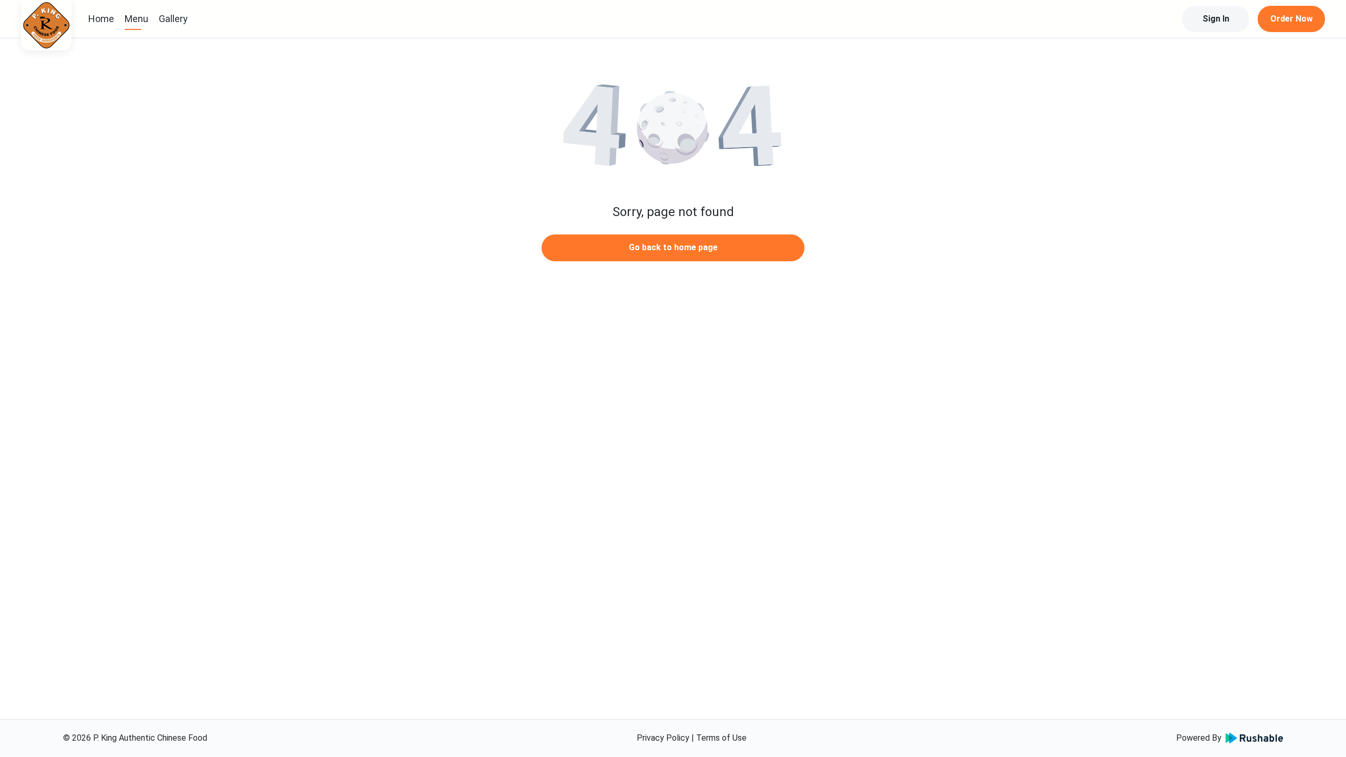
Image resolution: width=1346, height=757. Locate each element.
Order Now (1291, 19)
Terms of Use (721, 738)
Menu (136, 18)
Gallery (173, 18)
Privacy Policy (663, 738)
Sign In (1215, 19)
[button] (673, 126)
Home (101, 18)
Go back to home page (673, 247)
